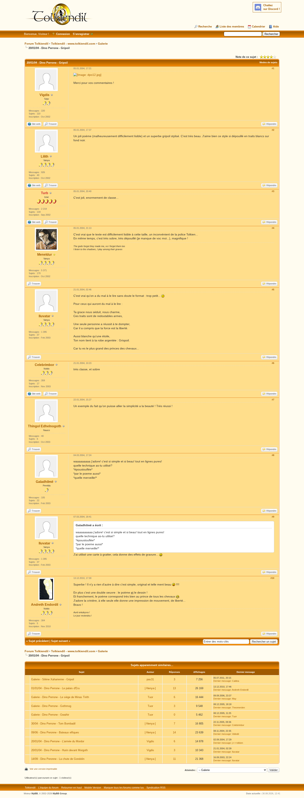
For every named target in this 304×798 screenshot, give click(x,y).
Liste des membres (232, 26)
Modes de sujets (268, 62)
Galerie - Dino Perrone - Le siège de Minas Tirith (60, 697)
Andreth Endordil (44, 604)
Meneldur (44, 254)
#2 (273, 130)
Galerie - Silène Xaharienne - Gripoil (52, 679)
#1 (273, 68)
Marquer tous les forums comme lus (124, 787)
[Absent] (54, 254)
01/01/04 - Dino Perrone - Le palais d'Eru (55, 688)
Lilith (44, 156)
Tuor (150, 697)
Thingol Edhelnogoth (44, 426)
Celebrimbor (44, 365)
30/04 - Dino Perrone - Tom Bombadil (53, 723)
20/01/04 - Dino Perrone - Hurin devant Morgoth (59, 750)
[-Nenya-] (150, 688)
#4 (273, 228)
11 (174, 758)
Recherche (205, 26)
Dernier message (222, 681)
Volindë (235, 734)
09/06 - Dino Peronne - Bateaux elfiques (55, 732)
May (234, 698)
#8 (273, 455)
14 (174, 732)
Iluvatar (44, 316)
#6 (273, 363)
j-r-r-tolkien (237, 743)
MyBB (34, 793)
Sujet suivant (59, 640)
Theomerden (238, 707)
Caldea (235, 681)
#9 (273, 516)
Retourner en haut (71, 787)
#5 (273, 289)
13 (174, 688)
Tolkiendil (30, 787)
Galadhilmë (44, 481)
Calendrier (258, 26)
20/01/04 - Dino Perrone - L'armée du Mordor (57, 741)
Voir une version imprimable (43, 769)
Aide (276, 26)
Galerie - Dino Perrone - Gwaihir (50, 714)
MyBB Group (60, 793)
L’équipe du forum (48, 787)
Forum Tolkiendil (36, 43)
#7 (273, 399)
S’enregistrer (81, 34)
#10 (272, 578)
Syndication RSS (155, 787)
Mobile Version (92, 787)
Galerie (103, 43)
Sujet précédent (39, 640)
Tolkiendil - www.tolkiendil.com (73, 43)
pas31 (150, 679)
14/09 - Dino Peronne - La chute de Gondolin (57, 758)
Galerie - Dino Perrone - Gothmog (51, 706)
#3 (273, 191)
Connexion (63, 34)
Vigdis (44, 95)
